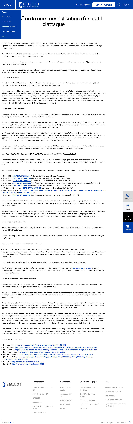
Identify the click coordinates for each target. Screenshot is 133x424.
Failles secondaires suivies (81, 268)
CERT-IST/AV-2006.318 (22, 181)
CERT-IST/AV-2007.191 (49, 190)
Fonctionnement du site (113, 400)
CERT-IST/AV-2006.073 (22, 178)
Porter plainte (85, 409)
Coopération (37, 402)
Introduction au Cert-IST (114, 388)
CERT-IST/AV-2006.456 (21, 183)
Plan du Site (121, 423)
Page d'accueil (110, 396)
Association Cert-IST (40, 394)
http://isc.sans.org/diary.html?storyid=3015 (28, 364)
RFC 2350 (36, 398)
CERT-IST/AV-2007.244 (29, 190)
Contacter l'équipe (9, 32)
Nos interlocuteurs (39, 413)
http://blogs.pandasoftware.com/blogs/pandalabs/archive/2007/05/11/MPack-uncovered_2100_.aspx (56, 354)
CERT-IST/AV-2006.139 (21, 176)
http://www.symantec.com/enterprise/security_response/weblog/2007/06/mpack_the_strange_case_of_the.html (56, 350)
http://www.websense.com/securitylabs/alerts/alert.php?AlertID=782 (40, 345)
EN (127, 5)
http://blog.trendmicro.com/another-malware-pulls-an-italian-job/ (41, 352)
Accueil (4, 12)
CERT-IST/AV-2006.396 (22, 186)
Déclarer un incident (87, 400)
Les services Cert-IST (113, 392)
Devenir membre (104, 4)
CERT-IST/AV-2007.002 (89, 190)
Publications (6, 22)
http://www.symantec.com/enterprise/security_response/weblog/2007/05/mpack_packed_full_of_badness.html (56, 347)
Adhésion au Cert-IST (10, 27)
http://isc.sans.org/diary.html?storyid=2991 (28, 362)
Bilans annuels (65, 404)
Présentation (7, 17)
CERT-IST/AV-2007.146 (21, 195)
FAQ (3, 36)
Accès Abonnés (83, 5)
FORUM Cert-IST (66, 400)
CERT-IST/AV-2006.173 (28, 193)
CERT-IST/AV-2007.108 (69, 190)
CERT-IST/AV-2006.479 (32, 188)
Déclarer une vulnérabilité (89, 404)
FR (124, 5)
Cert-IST (11, 423)
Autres (62, 409)
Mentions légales (107, 423)
